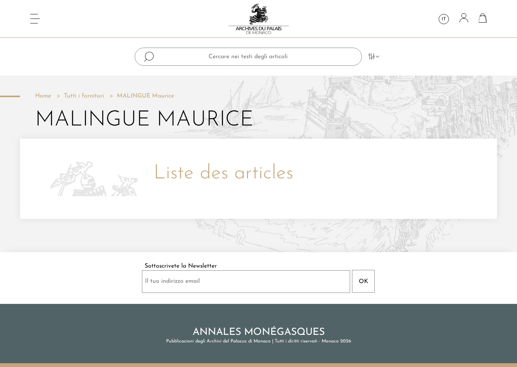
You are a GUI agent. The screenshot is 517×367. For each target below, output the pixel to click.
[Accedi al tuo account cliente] (463, 18)
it (444, 19)
